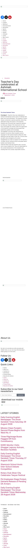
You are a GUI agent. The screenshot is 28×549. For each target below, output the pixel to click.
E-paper (5, 22)
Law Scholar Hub (5, 69)
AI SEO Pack (4, 71)
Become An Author (8, 376)
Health (4, 32)
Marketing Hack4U (6, 325)
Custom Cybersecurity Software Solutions (11, 74)
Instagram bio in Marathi (7, 165)
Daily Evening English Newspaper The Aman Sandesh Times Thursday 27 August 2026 (13, 457)
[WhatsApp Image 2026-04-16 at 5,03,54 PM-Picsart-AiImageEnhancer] (14, 285)
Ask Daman (4, 328)
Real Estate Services (6, 72)
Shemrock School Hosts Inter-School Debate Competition (11, 466)
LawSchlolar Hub (5, 333)
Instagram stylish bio (6, 171)
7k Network (4, 326)
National (5, 24)
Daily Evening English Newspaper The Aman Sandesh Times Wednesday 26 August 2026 (13, 491)
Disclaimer (6, 372)
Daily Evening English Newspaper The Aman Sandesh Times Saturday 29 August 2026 (13, 420)
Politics (5, 30)
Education (5, 27)
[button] (1, 98)
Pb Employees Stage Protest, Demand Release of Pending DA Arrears (14, 481)
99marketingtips (5, 153)
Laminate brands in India (7, 166)
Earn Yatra (4, 329)
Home (4, 21)
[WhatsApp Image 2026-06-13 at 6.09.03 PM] (12, 180)
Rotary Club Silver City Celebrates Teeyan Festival (13, 474)
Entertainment (7, 26)
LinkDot (3, 331)
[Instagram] (10, 360)
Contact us (6, 371)
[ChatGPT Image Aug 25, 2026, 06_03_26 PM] (14, 57)
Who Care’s (6, 37)
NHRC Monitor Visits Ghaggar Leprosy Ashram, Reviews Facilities (12, 447)
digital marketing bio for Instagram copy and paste (14, 160)
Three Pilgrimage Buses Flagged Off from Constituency (11, 438)
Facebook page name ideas (8, 161)
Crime (4, 35)
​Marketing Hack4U (19, 500)
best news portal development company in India (13, 155)
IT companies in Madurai (7, 163)
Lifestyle (5, 34)
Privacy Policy (7, 374)
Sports (4, 29)
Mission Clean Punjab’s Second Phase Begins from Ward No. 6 (13, 430)
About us (5, 369)
